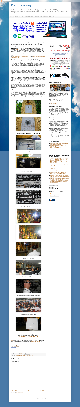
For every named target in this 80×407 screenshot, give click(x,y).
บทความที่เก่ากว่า (42, 390)
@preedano (13, 347)
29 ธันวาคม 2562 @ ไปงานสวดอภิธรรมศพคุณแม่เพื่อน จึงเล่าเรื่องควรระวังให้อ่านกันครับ (59, 144)
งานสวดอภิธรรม (17, 355)
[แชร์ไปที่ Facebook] (28, 354)
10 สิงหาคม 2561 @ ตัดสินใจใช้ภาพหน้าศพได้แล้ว (58, 147)
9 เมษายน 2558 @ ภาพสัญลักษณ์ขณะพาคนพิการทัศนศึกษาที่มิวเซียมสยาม (58, 149)
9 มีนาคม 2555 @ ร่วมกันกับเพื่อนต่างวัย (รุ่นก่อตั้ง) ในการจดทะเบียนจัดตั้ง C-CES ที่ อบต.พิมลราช (59, 170)
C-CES (16, 49)
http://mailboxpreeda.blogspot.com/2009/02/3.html (22, 56)
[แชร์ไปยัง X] (26, 354)
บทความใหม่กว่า (14, 390)
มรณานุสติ (28, 355)
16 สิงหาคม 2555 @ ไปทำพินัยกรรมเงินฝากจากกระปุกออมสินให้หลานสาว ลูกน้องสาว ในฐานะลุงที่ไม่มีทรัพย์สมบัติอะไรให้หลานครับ (59, 165)
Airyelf (41, 398)
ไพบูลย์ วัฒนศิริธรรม (23, 355)
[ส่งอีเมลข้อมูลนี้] (24, 354)
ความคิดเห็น (53, 195)
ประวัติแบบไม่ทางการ (29, 16)
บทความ (52, 193)
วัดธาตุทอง (31, 355)
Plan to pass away (21, 5)
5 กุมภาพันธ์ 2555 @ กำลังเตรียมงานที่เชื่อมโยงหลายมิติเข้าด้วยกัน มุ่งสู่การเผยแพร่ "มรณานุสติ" (59, 179)
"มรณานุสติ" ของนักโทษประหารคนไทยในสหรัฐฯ (44, 16)
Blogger (48, 398)
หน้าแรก (12, 16)
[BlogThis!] (25, 354)
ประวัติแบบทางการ (19, 16)
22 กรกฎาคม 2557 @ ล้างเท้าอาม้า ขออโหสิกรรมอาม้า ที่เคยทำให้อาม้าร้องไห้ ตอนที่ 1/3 (59, 151)
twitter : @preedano (53, 103)
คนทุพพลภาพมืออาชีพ (15, 346)
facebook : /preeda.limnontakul (55, 102)
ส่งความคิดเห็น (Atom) (19, 392)
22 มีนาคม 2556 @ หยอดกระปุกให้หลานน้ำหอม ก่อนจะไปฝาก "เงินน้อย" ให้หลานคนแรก (59, 162)
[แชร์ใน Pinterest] (29, 354)
